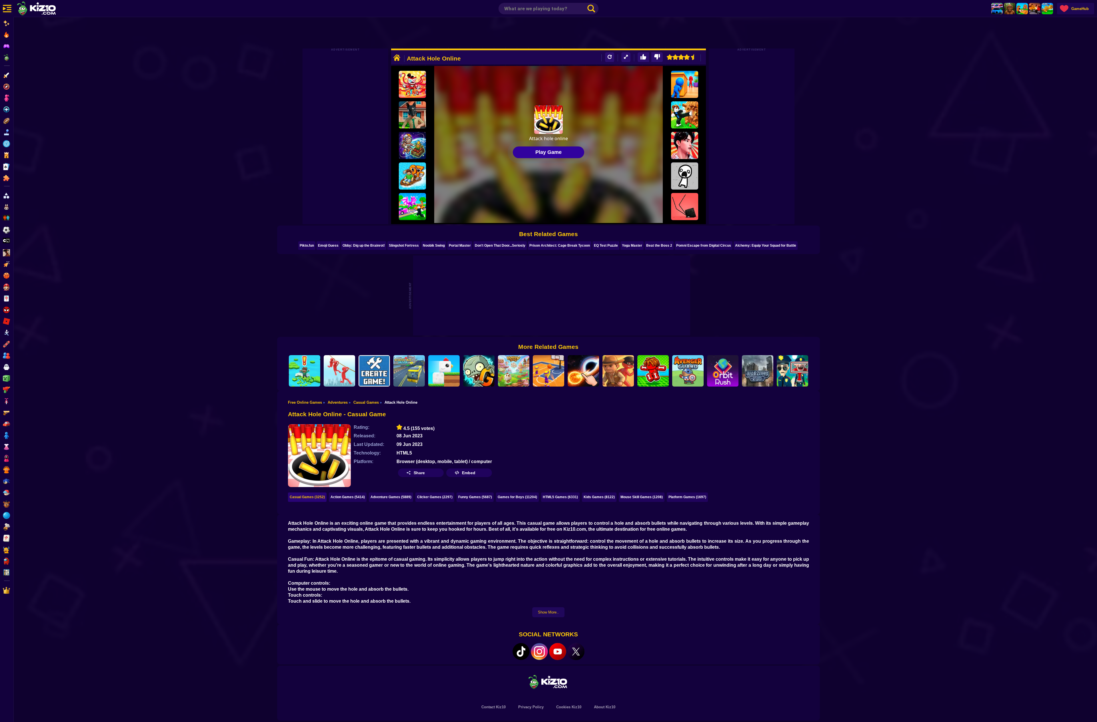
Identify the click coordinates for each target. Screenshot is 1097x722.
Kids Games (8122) (599, 497)
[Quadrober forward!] (412, 114)
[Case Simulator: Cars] (997, 8)
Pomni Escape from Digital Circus (703, 246)
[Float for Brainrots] (412, 176)
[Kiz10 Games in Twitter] (575, 651)
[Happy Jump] (513, 371)
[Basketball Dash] (548, 371)
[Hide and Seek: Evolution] (684, 84)
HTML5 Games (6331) (560, 497)
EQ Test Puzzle (606, 246)
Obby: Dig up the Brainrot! (364, 246)
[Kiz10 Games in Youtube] (557, 651)
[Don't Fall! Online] (304, 371)
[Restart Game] (609, 57)
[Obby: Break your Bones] (653, 371)
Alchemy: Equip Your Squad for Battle (765, 246)
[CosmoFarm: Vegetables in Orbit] (412, 145)
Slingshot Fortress (404, 246)
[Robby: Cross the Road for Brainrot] (412, 206)
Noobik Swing (434, 246)
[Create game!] (374, 371)
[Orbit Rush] (722, 371)
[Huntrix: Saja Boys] (684, 145)
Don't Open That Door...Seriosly (500, 246)
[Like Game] (643, 57)
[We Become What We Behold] (684, 176)
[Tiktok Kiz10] (521, 651)
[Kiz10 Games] (548, 681)
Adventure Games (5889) (391, 497)
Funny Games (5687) (475, 497)
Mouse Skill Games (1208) (641, 497)
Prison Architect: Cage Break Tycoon (559, 246)
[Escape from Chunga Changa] (1009, 8)
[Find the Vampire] (792, 371)
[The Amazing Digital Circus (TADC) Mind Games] (412, 84)
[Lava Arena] (1034, 8)
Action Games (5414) (348, 497)
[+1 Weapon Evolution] (1047, 8)
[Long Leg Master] (684, 206)
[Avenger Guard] (688, 371)
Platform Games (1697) (687, 497)
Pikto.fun (307, 246)
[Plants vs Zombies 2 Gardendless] (479, 371)
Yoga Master (632, 246)
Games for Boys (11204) (517, 497)
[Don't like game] (657, 57)
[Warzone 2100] (757, 371)
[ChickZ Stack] (444, 371)
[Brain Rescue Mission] (339, 371)
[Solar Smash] (583, 371)
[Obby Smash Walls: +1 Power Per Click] (684, 114)
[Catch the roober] (618, 371)
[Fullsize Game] (625, 57)
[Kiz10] (45, 9)
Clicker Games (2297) (435, 497)
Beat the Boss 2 (659, 246)
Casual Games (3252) (307, 497)
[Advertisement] (548, 33)
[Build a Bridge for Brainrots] (1022, 8)
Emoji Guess (328, 246)
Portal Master (460, 246)
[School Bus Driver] (409, 371)
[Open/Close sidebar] (7, 8)
